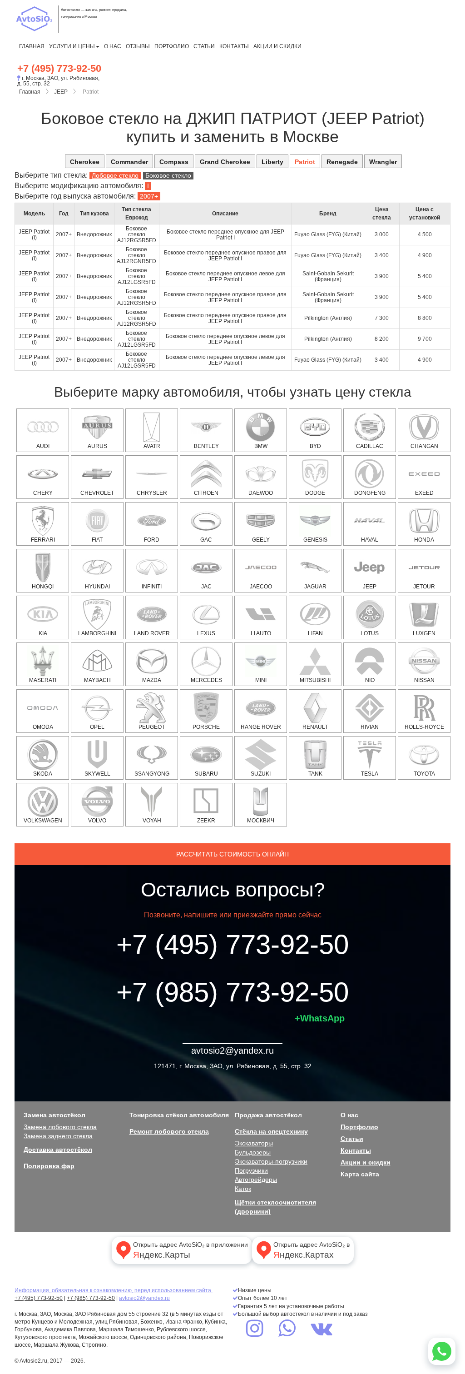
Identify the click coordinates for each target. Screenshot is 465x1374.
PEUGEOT (152, 727)
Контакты (234, 46)
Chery (43, 493)
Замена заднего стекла (58, 1136)
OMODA (43, 727)
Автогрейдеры (256, 1179)
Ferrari (43, 540)
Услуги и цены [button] (72, 46)
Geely (261, 540)
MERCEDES (206, 680)
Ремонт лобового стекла (169, 1131)
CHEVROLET (97, 493)
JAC (206, 586)
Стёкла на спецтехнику (271, 1131)
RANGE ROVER (261, 727)
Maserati (42, 680)
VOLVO (97, 820)
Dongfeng (370, 493)
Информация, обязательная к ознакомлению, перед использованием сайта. (114, 1290)
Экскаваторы (254, 1143)
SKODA (42, 774)
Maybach (97, 680)
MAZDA (151, 680)
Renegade (342, 161)
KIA (43, 633)
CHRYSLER (152, 493)
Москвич (260, 820)
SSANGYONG (151, 774)
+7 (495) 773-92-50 (59, 68)
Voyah (152, 820)
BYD (315, 446)
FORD (151, 540)
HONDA (424, 540)
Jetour (424, 586)
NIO (370, 680)
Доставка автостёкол (58, 1149)
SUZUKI (261, 774)
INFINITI (152, 586)
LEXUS (206, 633)
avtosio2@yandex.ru (232, 1050)
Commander (129, 161)
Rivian (370, 727)
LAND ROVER (152, 633)
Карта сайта (360, 1174)
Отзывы (138, 46)
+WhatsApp (320, 1018)
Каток (243, 1188)
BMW (260, 446)
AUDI (42, 446)
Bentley (206, 446)
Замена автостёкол (54, 1115)
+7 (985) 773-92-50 (232, 992)
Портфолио (171, 46)
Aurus (97, 446)
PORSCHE (206, 727)
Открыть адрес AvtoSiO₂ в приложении (190, 1250)
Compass (173, 161)
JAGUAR (315, 586)
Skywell (97, 774)
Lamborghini (97, 633)
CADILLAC (369, 446)
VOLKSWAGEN (43, 820)
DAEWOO (260, 493)
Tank (315, 774)
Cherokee (84, 161)
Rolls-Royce (424, 727)
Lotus (370, 633)
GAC (206, 540)
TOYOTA (424, 774)
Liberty (272, 161)
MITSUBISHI (315, 680)
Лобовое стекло (115, 175)
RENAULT (315, 727)
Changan (424, 446)
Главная (32, 46)
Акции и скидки (277, 46)
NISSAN (424, 680)
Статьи (204, 46)
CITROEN (206, 493)
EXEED (424, 493)
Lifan (315, 633)
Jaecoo (261, 586)
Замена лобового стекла (60, 1126)
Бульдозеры (253, 1152)
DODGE (315, 493)
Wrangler (383, 161)
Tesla (369, 774)
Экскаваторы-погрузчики (271, 1161)
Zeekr (206, 820)
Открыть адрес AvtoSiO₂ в (311, 1250)
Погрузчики (251, 1170)
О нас (112, 46)
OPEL (97, 727)
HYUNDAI (97, 586)
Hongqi (43, 586)
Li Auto (261, 633)
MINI (261, 680)
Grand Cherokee (225, 161)
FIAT (97, 540)
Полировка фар (49, 1166)
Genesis (315, 540)
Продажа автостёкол (268, 1115)
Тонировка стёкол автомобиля (179, 1115)
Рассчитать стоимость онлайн (232, 854)
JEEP (61, 92)
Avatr (151, 446)
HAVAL (369, 540)
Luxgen (424, 633)
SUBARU (206, 774)
